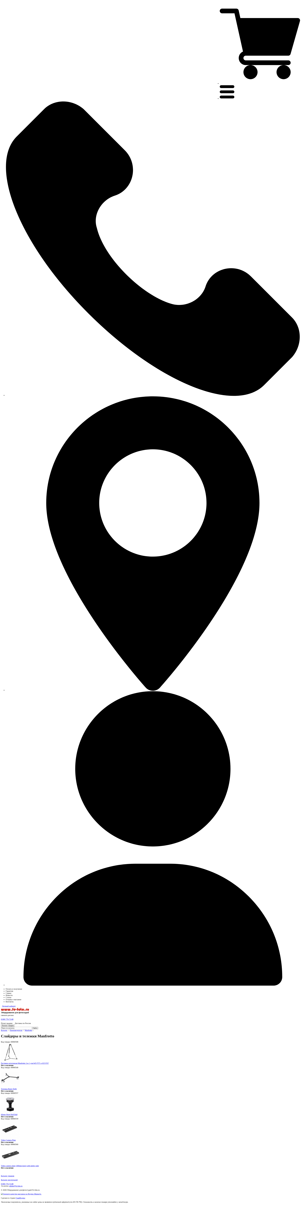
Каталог (4, 1030)
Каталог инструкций (9, 1180)
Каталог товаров (7, 1176)
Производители (16, 1030)
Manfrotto (28, 1030)
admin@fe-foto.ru (15, 1186)
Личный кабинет (9, 1006)
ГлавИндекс (20, 1198)
